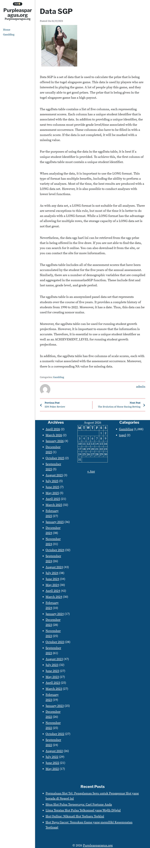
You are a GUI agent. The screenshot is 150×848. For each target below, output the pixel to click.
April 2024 (53, 591)
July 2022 (52, 757)
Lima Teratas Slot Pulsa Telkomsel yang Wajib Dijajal (83, 810)
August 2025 (54, 475)
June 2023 (52, 671)
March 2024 (54, 597)
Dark (18, 4)
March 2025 (54, 505)
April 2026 (53, 429)
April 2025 (53, 499)
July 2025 (52, 481)
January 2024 (55, 614)
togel (122, 435)
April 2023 (53, 683)
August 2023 (54, 659)
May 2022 (52, 769)
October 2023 (55, 642)
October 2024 (55, 550)
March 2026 (54, 435)
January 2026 (55, 441)
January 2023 (55, 706)
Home (6, 29)
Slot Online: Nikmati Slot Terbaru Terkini (75, 816)
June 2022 (52, 763)
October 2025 (55, 458)
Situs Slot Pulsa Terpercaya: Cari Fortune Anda (79, 804)
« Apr (91, 471)
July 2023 (52, 665)
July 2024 (52, 573)
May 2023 (52, 677)
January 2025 (55, 522)
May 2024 (52, 585)
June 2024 (52, 579)
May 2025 (52, 493)
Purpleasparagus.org (17, 12)
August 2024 (54, 567)
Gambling (8, 34)
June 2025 (52, 487)
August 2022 (54, 751)
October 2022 (55, 734)
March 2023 (54, 689)
